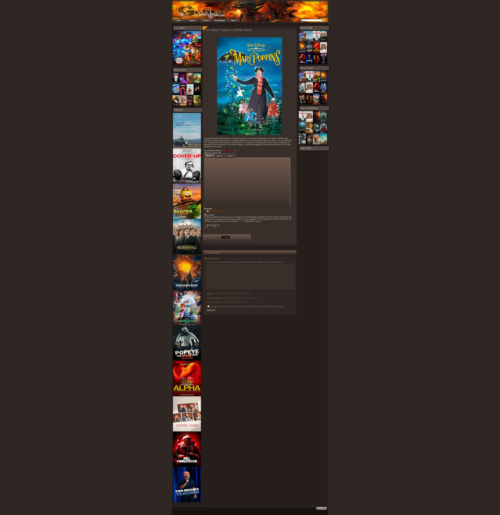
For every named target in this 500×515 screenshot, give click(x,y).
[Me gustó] (205, 227)
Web (208, 302)
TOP (322, 508)
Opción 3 (230, 156)
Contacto (184, 509)
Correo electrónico (214, 298)
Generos (206, 20)
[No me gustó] (213, 227)
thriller (241, 221)
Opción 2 (220, 156)
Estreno (192, 20)
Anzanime (202, 509)
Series (233, 20)
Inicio (179, 20)
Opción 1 (209, 156)
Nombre (210, 294)
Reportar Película (216, 211)
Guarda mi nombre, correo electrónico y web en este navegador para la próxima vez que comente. (247, 307)
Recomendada (220, 20)
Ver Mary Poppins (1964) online (228, 30)
